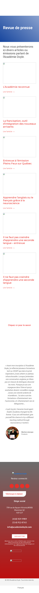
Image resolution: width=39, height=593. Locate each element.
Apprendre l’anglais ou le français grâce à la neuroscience (18, 200)
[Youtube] (22, 486)
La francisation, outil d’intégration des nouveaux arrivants (19, 123)
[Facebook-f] (17, 486)
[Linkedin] (12, 486)
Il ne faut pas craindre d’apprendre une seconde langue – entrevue (18, 240)
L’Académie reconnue (16, 86)
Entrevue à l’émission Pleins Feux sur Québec (17, 162)
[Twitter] (27, 486)
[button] (2, 402)
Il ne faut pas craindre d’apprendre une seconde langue (18, 279)
